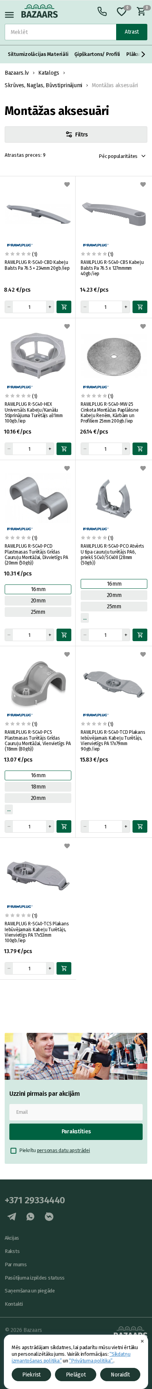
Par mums (16, 1264)
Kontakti (14, 1304)
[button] (143, 54)
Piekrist (31, 1374)
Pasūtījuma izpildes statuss (35, 1278)
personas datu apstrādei (63, 1150)
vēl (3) (85, 618)
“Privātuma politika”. (91, 1361)
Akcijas (12, 1238)
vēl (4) (9, 809)
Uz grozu (64, 307)
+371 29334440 (35, 1200)
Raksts (12, 1251)
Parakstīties (76, 1131)
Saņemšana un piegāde (30, 1291)
